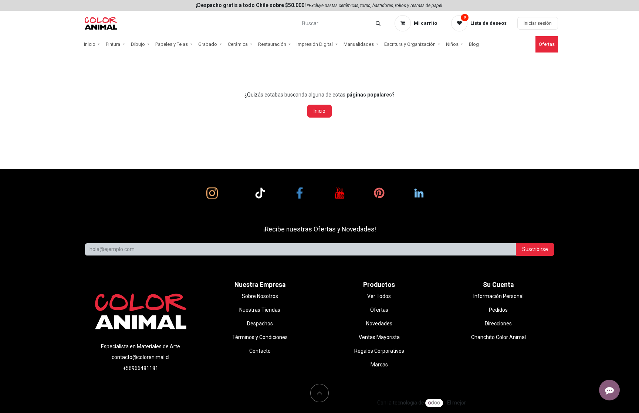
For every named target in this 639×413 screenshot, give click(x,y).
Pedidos (498, 310)
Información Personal (498, 296)
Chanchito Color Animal (498, 337)
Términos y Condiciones (260, 337)
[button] (319, 393)
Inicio (319, 111)
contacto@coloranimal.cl (140, 357)
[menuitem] (92, 44)
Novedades (379, 323)
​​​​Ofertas (547, 44)
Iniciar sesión (538, 23)
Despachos (260, 323)
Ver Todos (379, 296)
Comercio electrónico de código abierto (512, 403)
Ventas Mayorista (379, 337)
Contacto (260, 351)
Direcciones (498, 323)
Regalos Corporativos (379, 351)
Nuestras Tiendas (259, 310)
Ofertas (379, 310)
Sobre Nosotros (260, 296)
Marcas (379, 365)
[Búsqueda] (378, 23)
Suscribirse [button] (535, 249)
